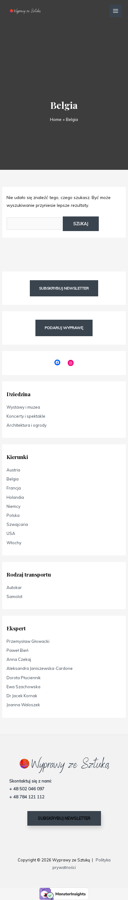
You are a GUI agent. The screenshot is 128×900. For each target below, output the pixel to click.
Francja (14, 487)
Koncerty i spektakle (26, 416)
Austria (13, 469)
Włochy (14, 542)
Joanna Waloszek (23, 704)
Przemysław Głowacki (28, 641)
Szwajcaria (17, 524)
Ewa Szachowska (23, 686)
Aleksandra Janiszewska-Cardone (40, 668)
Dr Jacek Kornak (22, 695)
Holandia (15, 497)
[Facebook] (57, 362)
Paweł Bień (18, 650)
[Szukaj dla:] (35, 223)
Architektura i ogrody (27, 425)
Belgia (13, 478)
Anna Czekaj (19, 659)
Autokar (14, 587)
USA (11, 533)
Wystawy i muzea (23, 407)
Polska (13, 515)
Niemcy (14, 506)
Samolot (14, 596)
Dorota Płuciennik (24, 677)
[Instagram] (71, 363)
